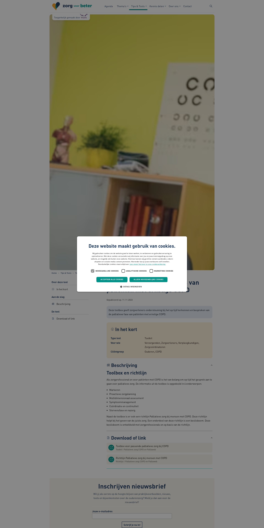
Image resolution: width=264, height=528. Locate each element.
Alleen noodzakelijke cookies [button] (148, 279)
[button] (132, 286)
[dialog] (132, 264)
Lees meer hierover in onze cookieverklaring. (148, 264)
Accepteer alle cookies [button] (112, 279)
